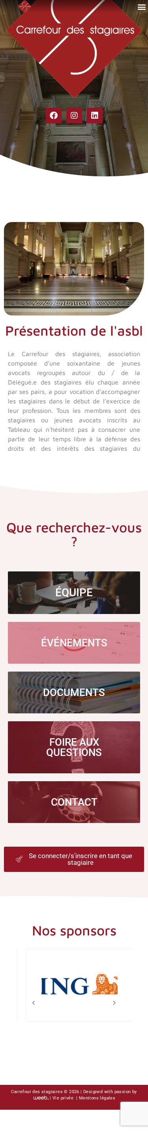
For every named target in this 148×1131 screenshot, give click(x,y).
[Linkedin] (95, 115)
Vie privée (63, 1098)
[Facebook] (54, 115)
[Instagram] (74, 115)
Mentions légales (97, 1098)
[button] (141, 6)
